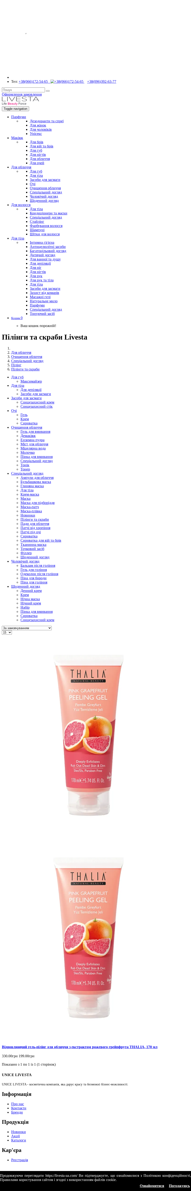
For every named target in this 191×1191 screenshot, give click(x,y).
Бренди (17, 1112)
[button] (17, 318)
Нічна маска (30, 599)
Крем (24, 419)
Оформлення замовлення (22, 94)
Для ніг (35, 268)
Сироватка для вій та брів (40, 540)
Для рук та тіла (42, 280)
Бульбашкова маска (35, 482)
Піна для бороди (33, 578)
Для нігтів (38, 155)
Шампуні (37, 230)
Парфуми (18, 117)
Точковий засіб (32, 549)
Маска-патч (29, 507)
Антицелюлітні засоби (48, 247)
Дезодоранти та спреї (47, 121)
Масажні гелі (40, 297)
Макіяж (17, 138)
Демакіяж (28, 436)
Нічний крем (30, 603)
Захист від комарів (44, 293)
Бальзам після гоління (37, 565)
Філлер (26, 553)
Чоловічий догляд (44, 196)
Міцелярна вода (33, 448)
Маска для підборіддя (37, 503)
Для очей (37, 163)
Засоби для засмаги (45, 180)
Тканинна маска (33, 545)
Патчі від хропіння (35, 528)
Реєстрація (19, 1160)
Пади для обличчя (34, 524)
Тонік (24, 465)
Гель (23, 415)
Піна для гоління (33, 582)
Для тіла (36, 175)
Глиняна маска (32, 486)
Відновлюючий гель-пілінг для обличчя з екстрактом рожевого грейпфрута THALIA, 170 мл (79, 1047)
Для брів (36, 142)
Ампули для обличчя (37, 478)
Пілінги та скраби (25, 369)
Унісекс (36, 134)
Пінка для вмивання (36, 457)
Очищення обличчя (45, 188)
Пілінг (16, 365)
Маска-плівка (31, 511)
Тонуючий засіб (42, 314)
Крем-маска (29, 494)
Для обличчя (40, 159)
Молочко (27, 452)
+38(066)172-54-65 (35, 81)
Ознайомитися (152, 1186)
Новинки (27, 515)
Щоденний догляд (44, 201)
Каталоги (18, 1140)
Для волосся (21, 205)
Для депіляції (40, 263)
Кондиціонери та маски (48, 213)
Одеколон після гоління (39, 574)
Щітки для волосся (45, 234)
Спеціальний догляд (46, 192)
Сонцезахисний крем (37, 402)
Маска (25, 498)
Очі (32, 184)
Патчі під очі (30, 532)
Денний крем (31, 591)
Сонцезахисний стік (36, 406)
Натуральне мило (44, 301)
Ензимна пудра (32, 440)
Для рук (36, 276)
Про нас (17, 1104)
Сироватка (29, 423)
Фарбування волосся (46, 226)
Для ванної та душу (45, 259)
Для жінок (38, 125)
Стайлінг (37, 222)
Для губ (36, 150)
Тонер (25, 469)
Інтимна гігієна (42, 242)
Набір (25, 607)
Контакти (18, 1108)
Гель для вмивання (35, 432)
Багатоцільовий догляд (48, 251)
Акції (15, 1136)
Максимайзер (31, 381)
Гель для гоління (33, 570)
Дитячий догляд (42, 255)
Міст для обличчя (34, 444)
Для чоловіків (41, 129)
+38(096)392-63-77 (101, 81)
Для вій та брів (41, 146)
